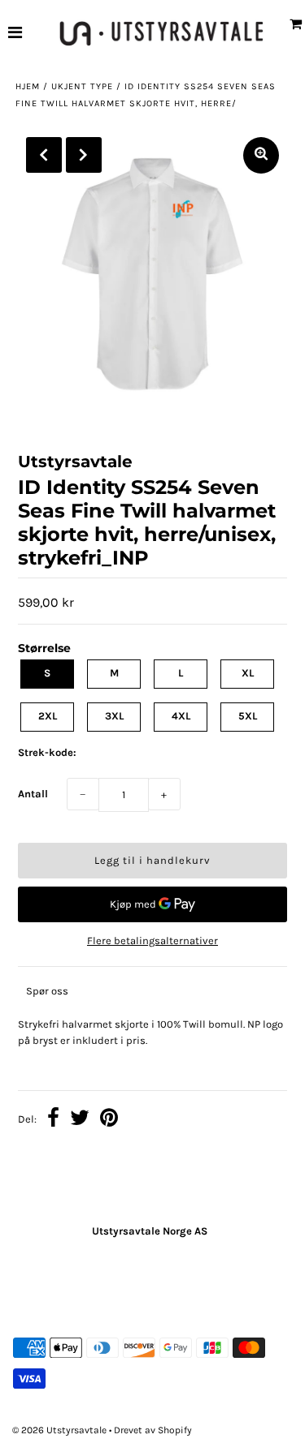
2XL (47, 716)
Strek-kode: (47, 752)
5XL (247, 716)
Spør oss (47, 991)
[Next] (84, 155)
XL (248, 673)
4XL (181, 716)
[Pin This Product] (109, 1120)
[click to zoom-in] (261, 155)
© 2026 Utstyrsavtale (60, 1430)
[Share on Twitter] (79, 1120)
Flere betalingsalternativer (152, 940)
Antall (33, 794)
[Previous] (44, 155)
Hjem (27, 86)
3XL (114, 716)
